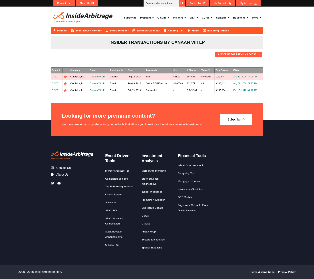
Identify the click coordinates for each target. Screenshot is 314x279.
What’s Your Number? (190, 165)
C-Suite (161, 17)
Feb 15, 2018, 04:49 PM (245, 90)
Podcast (62, 30)
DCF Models (185, 197)
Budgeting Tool (186, 173)
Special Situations (152, 247)
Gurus (206, 17)
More (255, 17)
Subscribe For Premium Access (237, 54)
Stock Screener (119, 30)
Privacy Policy (287, 271)
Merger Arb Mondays (154, 170)
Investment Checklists (190, 189)
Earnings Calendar (148, 30)
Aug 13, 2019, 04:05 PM (245, 76)
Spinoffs (221, 17)
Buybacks (239, 17)
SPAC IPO (111, 210)
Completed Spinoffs (116, 178)
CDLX (55, 76)
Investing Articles (218, 30)
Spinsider (110, 202)
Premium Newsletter (153, 199)
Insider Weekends (152, 191)
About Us (62, 174)
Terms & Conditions (262, 271)
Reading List (176, 30)
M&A (192, 17)
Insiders (178, 17)
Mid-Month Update (152, 207)
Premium (145, 17)
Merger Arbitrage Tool (117, 170)
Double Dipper (113, 194)
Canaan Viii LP (97, 76)
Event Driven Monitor (88, 30)
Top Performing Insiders (119, 186)
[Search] (182, 3)
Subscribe (130, 17)
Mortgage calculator (189, 181)
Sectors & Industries (153, 239)
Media (195, 30)
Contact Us (63, 167)
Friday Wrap (149, 231)
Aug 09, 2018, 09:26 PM (245, 83)
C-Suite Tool (112, 244)
